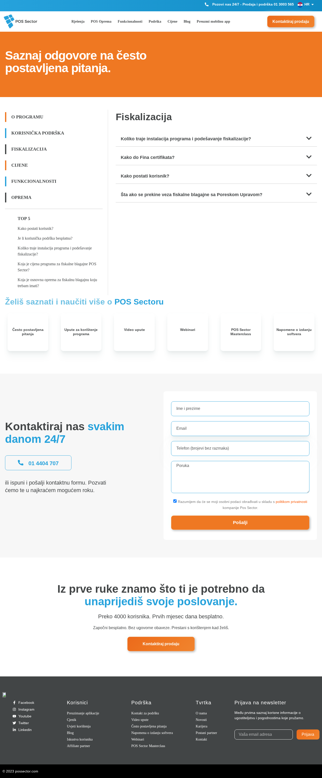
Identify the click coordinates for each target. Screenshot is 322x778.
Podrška (155, 21)
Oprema (21, 197)
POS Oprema (101, 21)
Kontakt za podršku (145, 713)
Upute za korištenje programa (81, 332)
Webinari (187, 330)
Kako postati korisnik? (35, 228)
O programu (27, 116)
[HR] (312, 4)
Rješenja (78, 21)
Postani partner (206, 733)
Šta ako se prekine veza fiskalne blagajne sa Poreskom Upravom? (191, 194)
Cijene (172, 21)
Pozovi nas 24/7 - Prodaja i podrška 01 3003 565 (253, 4)
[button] (216, 139)
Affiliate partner (78, 746)
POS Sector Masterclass (240, 332)
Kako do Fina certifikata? (148, 157)
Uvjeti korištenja (79, 726)
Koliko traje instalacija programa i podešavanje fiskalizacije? (186, 138)
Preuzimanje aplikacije (83, 713)
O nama (201, 713)
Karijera (201, 726)
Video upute (134, 330)
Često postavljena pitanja (28, 332)
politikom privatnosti (291, 501)
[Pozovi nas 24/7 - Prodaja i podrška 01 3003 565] (207, 4)
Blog (187, 21)
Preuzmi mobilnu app (213, 21)
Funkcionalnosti (130, 21)
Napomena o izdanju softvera (152, 733)
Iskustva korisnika (80, 739)
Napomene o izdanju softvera (294, 332)
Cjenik (71, 720)
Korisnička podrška (37, 133)
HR (306, 4)
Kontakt (201, 739)
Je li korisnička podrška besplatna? (45, 238)
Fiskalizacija (29, 149)
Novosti (201, 720)
